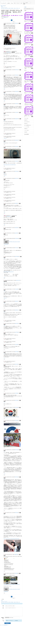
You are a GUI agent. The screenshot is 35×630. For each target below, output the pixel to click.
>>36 (6, 45)
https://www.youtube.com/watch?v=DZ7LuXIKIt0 (12, 416)
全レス (14, 21)
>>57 (12, 45)
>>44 (5, 138)
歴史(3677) (25, 123)
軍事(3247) (25, 128)
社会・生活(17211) (27, 121)
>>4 (5, 45)
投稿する (7, 623)
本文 (3, 607)
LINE (4, 17)
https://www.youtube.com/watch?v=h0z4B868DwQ (13, 584)
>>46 (9, 45)
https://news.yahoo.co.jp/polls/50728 (8, 271)
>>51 (4, 311)
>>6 (4, 249)
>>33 (4, 93)
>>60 (4, 224)
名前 (3, 605)
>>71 (4, 358)
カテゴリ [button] (18, 3)
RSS (14, 3)
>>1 (4, 114)
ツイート (2, 17)
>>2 (4, 45)
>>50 (4, 258)
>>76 (17, 45)
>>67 (14, 45)
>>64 (13, 45)
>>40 (4, 138)
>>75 (4, 473)
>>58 (4, 277)
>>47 (10, 45)
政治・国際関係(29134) (27, 125)
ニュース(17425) (26, 126)
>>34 (4, 88)
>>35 (4, 100)
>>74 (16, 45)
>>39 (7, 45)
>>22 (4, 120)
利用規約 (8, 3)
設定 (21, 3)
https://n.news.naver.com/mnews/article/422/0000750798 (11, 538)
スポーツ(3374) (26, 130)
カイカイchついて (3, 3)
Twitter (12, 3)
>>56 (4, 212)
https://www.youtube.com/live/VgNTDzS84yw (10, 164)
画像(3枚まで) (2, 618)
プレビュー (3, 620)
